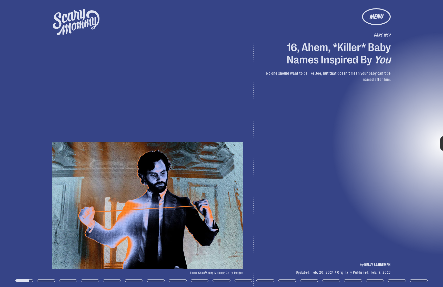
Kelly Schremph (377, 265)
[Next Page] (294, 143)
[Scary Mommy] (76, 22)
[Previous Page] (73, 143)
